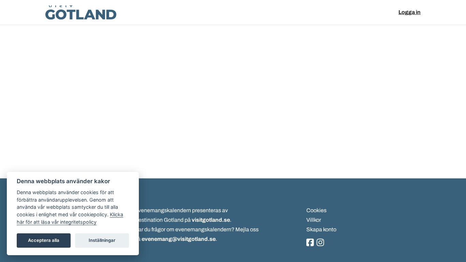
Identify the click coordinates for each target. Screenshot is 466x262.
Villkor (313, 220)
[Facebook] (310, 242)
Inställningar (102, 240)
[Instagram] (320, 242)
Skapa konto (321, 229)
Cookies (316, 210)
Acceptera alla (43, 240)
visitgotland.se (211, 220)
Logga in (409, 12)
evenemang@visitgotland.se (179, 239)
